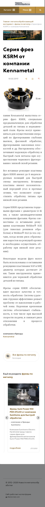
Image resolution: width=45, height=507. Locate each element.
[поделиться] (26, 79)
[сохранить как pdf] (39, 79)
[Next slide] (38, 418)
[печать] (33, 79)
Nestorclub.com (14, 497)
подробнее (15, 448)
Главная (6, 22)
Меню (26, 10)
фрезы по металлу (22, 24)
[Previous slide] (7, 418)
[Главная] (22, 3)
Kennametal (8, 336)
